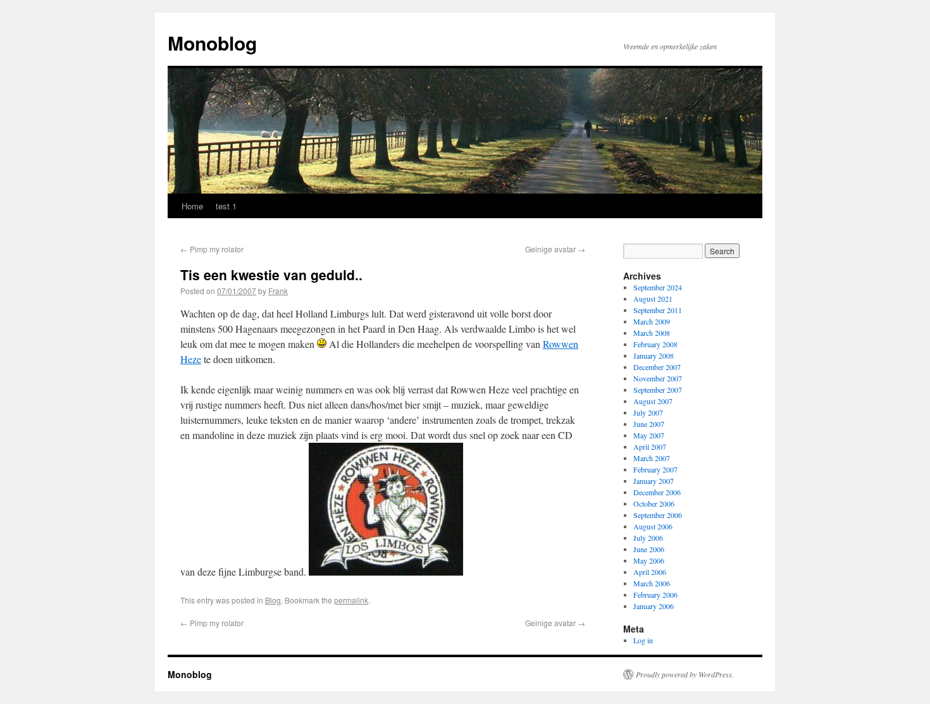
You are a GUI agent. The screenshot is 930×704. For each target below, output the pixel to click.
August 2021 (653, 298)
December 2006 (657, 492)
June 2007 (648, 424)
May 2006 (648, 560)
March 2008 (651, 333)
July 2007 (648, 412)
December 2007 (657, 367)
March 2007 (651, 458)
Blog (273, 600)
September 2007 (657, 390)
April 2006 (649, 572)
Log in (643, 640)
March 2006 (651, 583)
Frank (278, 290)
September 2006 (657, 515)
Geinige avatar (555, 249)
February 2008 (655, 344)
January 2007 (653, 481)
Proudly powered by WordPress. (685, 674)
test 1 (226, 206)
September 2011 (657, 310)
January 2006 (653, 606)
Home (192, 206)
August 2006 (653, 526)
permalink (351, 600)
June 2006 (648, 549)
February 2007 (655, 469)
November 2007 (657, 378)
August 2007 (653, 401)
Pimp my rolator (212, 249)
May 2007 (648, 435)
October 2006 (653, 503)
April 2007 (649, 447)
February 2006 (655, 595)
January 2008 (653, 355)
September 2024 (657, 287)
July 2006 (648, 538)
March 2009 (651, 321)
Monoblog (212, 42)
